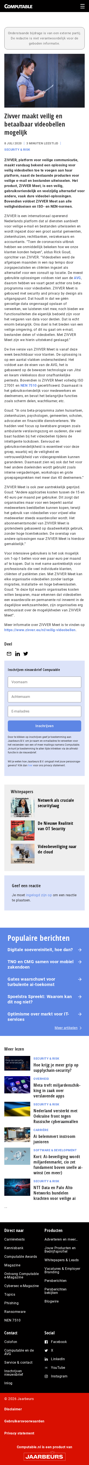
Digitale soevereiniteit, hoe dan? (40, 949)
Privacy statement (19, 1433)
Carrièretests (14, 1239)
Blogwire (51, 1301)
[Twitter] (25, 653)
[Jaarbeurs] (44, 1455)
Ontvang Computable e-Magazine (21, 1275)
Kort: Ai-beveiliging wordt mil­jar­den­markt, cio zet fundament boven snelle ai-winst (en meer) (58, 1165)
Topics (9, 1294)
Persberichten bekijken (55, 1291)
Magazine (12, 1265)
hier (30, 765)
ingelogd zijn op (39, 895)
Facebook (59, 1342)
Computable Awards (20, 1257)
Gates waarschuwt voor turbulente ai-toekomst (31, 982)
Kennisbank (13, 1248)
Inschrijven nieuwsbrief (13, 1373)
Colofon (10, 1342)
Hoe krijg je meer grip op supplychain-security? (56, 1067)
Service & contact (18, 1362)
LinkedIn (58, 1359)
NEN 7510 (29, 385)
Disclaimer (13, 1409)
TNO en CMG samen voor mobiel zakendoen (40, 964)
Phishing (11, 1303)
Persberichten (55, 1281)
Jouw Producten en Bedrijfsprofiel (60, 1249)
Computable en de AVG (19, 1352)
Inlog (8, 1383)
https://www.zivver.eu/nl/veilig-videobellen (40, 630)
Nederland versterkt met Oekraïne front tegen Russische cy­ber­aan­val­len (55, 1116)
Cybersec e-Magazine (21, 1286)
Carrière (40, 1130)
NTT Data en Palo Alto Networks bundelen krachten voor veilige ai (54, 1193)
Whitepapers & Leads (61, 1260)
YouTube (58, 1368)
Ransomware (14, 1312)
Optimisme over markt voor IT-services (38, 1016)
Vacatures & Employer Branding (62, 1270)
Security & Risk (17, 149)
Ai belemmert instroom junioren (54, 1139)
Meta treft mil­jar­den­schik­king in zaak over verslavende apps (56, 1090)
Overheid (41, 1078)
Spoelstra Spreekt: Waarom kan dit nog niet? (40, 999)
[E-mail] (9, 653)
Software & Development (55, 1150)
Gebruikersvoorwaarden (24, 1421)
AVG (77, 278)
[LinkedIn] (17, 653)
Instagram (59, 1376)
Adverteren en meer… (61, 1239)
